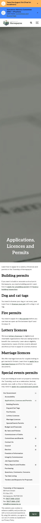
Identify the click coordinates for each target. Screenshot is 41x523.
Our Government (9, 393)
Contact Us (9, 442)
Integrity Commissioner (14, 457)
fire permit (24, 319)
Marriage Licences (13, 419)
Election (8, 450)
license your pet (19, 304)
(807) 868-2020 (13, 499)
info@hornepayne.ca (12, 504)
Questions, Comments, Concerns (17, 472)
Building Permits (12, 404)
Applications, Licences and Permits (18, 401)
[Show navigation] (37, 23)
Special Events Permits (15, 423)
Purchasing (9, 468)
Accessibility (10, 397)
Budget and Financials (13, 427)
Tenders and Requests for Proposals (18, 480)
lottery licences (15, 336)
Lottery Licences (12, 416)
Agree (34, 514)
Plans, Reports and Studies (15, 465)
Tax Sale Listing (11, 476)
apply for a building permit (18, 287)
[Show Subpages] (36, 393)
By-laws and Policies (12, 431)
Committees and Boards (14, 438)
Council (8, 446)
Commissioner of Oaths (14, 434)
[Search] (31, 23)
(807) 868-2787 (13, 501)
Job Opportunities (12, 461)
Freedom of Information (14, 453)
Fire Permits (11, 412)
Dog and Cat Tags (13, 408)
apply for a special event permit (25, 387)
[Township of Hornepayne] (13, 23)
